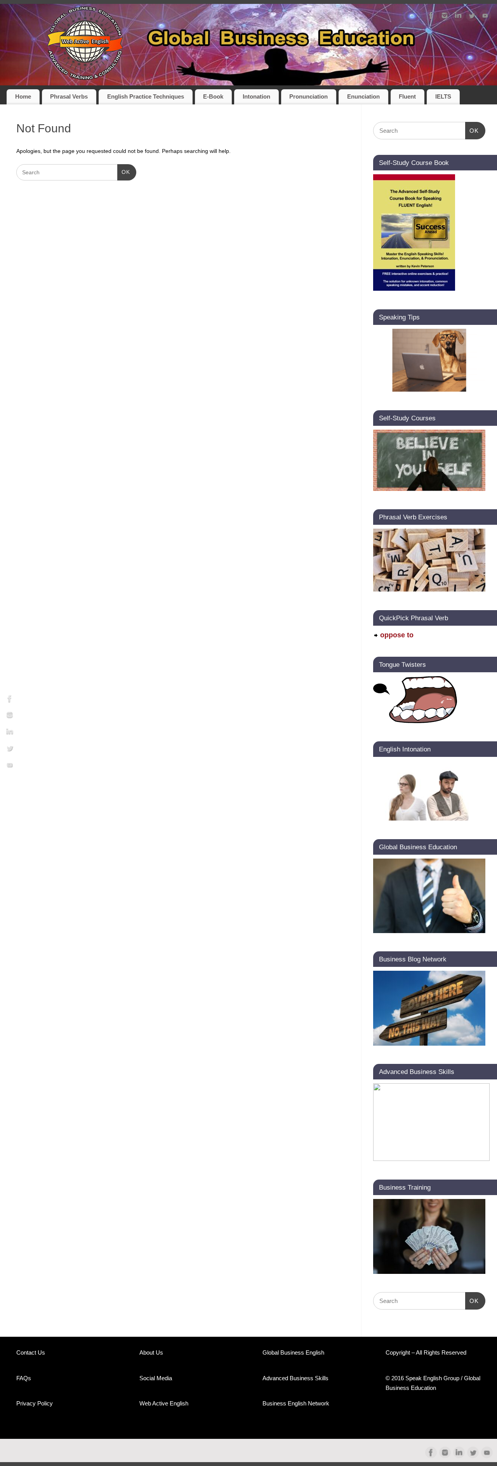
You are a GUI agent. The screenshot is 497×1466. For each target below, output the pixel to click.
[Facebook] (431, 17)
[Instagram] (444, 17)
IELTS (443, 97)
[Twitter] (472, 17)
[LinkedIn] (458, 17)
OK (123, 171)
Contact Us (30, 1352)
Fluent (407, 97)
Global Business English (293, 1352)
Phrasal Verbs (69, 97)
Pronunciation (308, 97)
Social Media (155, 1378)
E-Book (213, 97)
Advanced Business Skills (295, 1378)
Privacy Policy (34, 1403)
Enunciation (363, 97)
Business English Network (295, 1403)
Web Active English (163, 1403)
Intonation (256, 97)
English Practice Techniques (145, 97)
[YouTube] (485, 17)
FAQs (23, 1378)
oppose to (397, 635)
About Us (151, 1352)
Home (23, 97)
